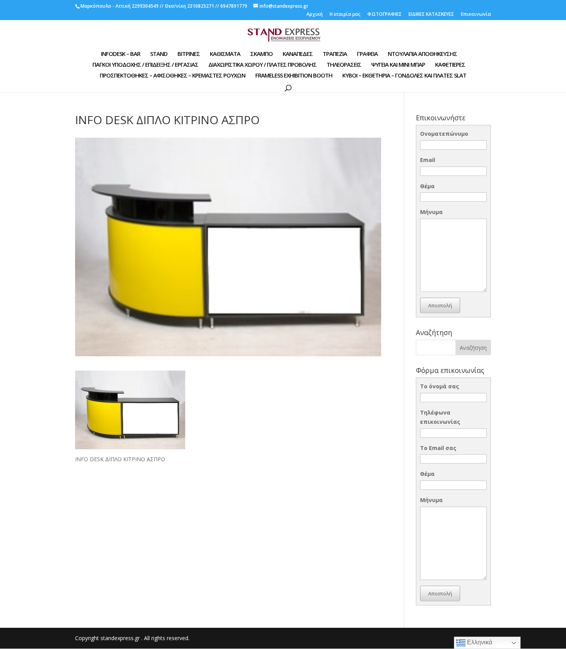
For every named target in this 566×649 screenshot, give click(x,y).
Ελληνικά (479, 642)
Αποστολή (440, 305)
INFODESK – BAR (120, 54)
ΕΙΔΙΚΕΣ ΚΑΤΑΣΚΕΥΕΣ (431, 14)
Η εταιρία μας (345, 14)
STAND (158, 54)
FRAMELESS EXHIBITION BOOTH (293, 75)
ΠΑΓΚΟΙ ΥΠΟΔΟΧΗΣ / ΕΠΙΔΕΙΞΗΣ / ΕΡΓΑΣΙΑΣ (145, 65)
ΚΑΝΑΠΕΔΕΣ (298, 54)
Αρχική (314, 14)
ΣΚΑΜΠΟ (261, 54)
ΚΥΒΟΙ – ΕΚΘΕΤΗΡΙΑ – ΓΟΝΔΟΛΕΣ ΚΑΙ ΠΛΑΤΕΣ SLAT (404, 75)
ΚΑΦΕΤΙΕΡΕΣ (450, 65)
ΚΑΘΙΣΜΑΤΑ (225, 54)
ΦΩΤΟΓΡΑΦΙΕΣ (384, 14)
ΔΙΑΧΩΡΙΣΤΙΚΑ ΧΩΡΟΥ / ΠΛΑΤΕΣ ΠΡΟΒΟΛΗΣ (262, 65)
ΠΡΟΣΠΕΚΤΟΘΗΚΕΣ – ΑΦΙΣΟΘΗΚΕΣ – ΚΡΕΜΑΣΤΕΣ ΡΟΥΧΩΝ (172, 75)
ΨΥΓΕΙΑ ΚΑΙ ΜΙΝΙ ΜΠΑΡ (398, 65)
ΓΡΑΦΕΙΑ (367, 54)
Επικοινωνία (476, 14)
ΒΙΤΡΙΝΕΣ (189, 54)
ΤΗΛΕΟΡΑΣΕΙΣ (344, 65)
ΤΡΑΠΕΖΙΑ (335, 54)
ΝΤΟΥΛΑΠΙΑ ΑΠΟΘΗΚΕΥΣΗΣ (422, 54)
